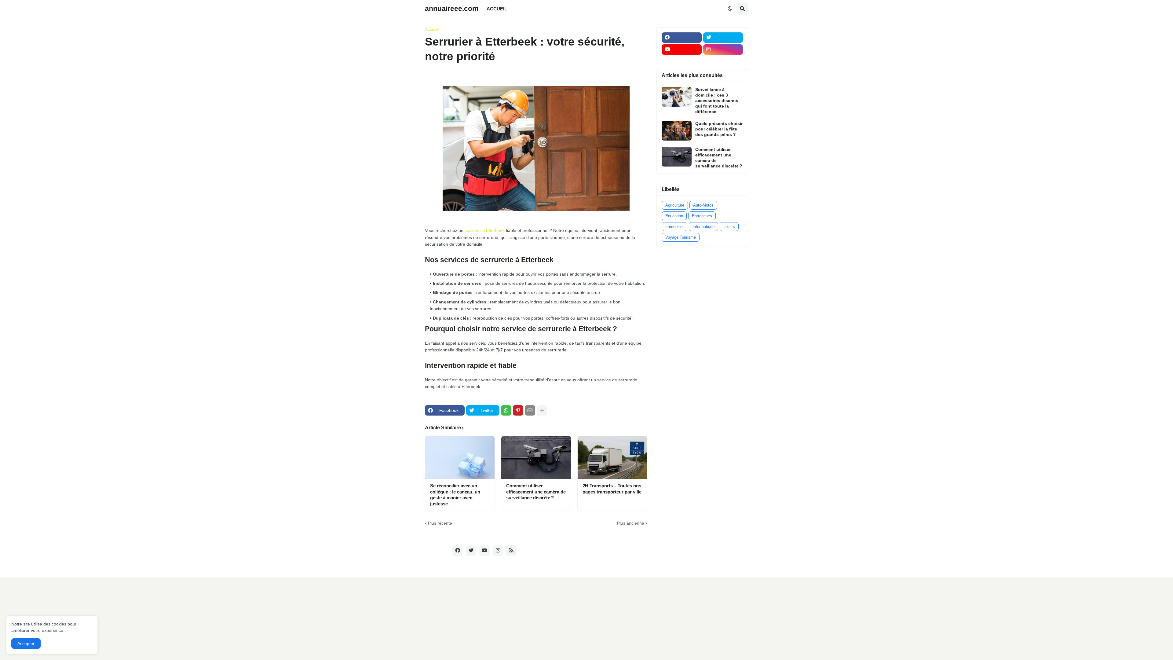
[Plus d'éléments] (542, 410)
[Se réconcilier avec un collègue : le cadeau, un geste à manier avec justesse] (460, 457)
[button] (729, 9)
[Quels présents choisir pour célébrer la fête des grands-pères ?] (677, 131)
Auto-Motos (703, 205)
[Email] (530, 410)
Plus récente (440, 523)
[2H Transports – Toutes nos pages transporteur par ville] (612, 457)
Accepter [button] (26, 643)
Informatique (703, 226)
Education (674, 216)
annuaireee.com (451, 9)
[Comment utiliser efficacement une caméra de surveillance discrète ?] (536, 457)
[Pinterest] (518, 410)
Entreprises (702, 216)
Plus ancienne (630, 523)
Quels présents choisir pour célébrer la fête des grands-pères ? (719, 129)
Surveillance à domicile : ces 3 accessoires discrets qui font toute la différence (716, 100)
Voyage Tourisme (680, 237)
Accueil (432, 29)
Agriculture (674, 205)
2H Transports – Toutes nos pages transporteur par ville (612, 488)
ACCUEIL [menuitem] (497, 8)
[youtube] (682, 49)
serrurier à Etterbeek (485, 230)
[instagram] (723, 49)
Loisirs (729, 226)
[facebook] (682, 37)
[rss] (511, 550)
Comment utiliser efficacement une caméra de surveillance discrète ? (536, 491)
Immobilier (674, 226)
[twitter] (723, 37)
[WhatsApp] (506, 410)
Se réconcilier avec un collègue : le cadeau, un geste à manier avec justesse (455, 494)
